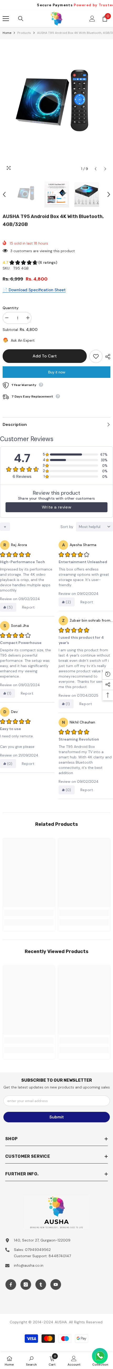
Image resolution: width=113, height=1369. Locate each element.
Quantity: (11, 307)
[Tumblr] (40, 1284)
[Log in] (92, 19)
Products (24, 33)
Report (28, 607)
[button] (95, 168)
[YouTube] (55, 1284)
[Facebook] (10, 1284)
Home (7, 33)
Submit (56, 1117)
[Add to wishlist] (95, 356)
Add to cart (45, 356)
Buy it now (56, 372)
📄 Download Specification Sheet (34, 290)
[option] (56, 106)
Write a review (56, 507)
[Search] (21, 18)
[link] (29, 913)
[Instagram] (25, 1284)
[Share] (106, 356)
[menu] (6, 18)
